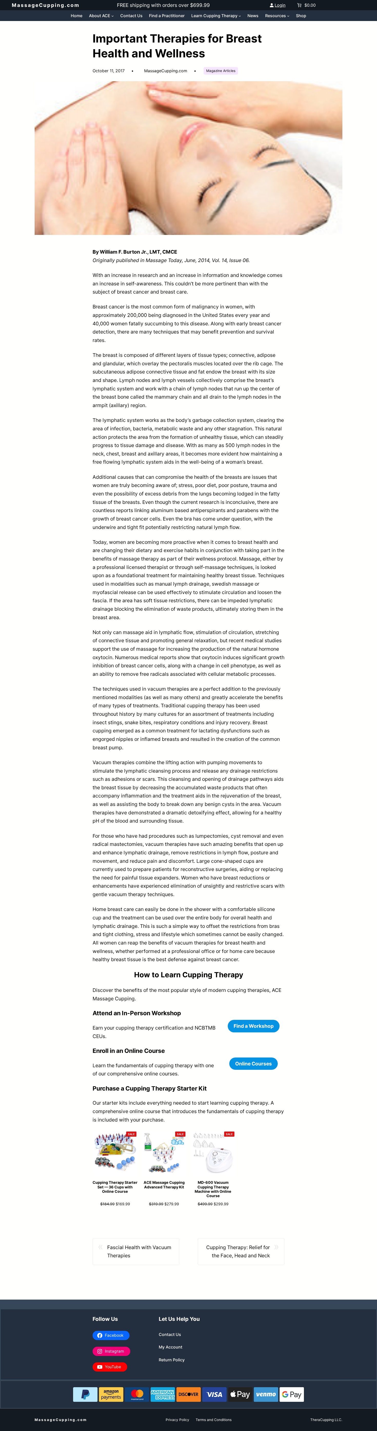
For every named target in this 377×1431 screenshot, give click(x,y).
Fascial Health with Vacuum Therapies (139, 1251)
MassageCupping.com (46, 5)
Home (76, 15)
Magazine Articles (220, 71)
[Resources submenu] (288, 15)
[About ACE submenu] (112, 15)
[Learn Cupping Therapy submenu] (240, 15)
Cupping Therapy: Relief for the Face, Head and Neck (238, 1251)
